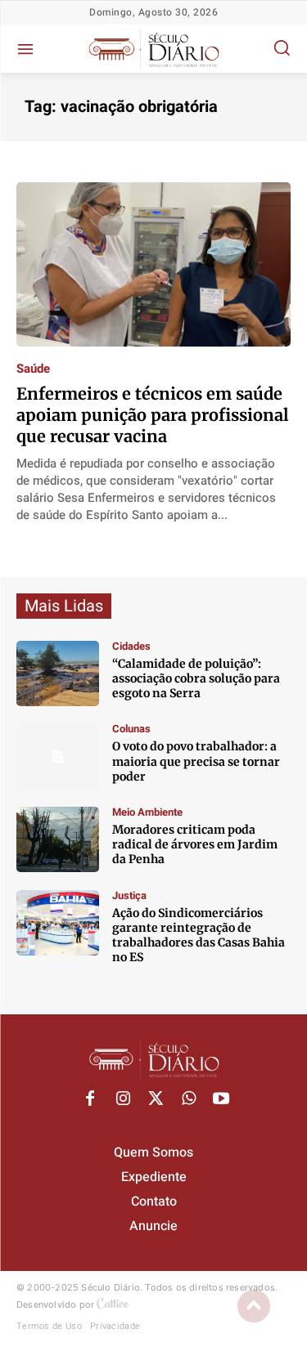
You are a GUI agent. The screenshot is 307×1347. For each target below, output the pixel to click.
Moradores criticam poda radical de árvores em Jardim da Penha (195, 844)
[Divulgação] (57, 922)
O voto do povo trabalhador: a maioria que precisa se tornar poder (196, 761)
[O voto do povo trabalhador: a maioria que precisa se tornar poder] (57, 756)
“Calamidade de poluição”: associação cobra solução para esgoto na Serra (196, 678)
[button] (282, 47)
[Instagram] (122, 1099)
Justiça (129, 895)
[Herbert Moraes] (57, 839)
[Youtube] (221, 1099)
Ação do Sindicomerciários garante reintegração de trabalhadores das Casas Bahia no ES (198, 935)
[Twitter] (155, 1099)
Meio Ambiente (147, 812)
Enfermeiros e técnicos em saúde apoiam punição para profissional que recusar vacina (152, 414)
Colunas (131, 728)
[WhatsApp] (188, 1099)
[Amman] (57, 673)
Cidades (131, 646)
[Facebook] (90, 1099)
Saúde (33, 369)
